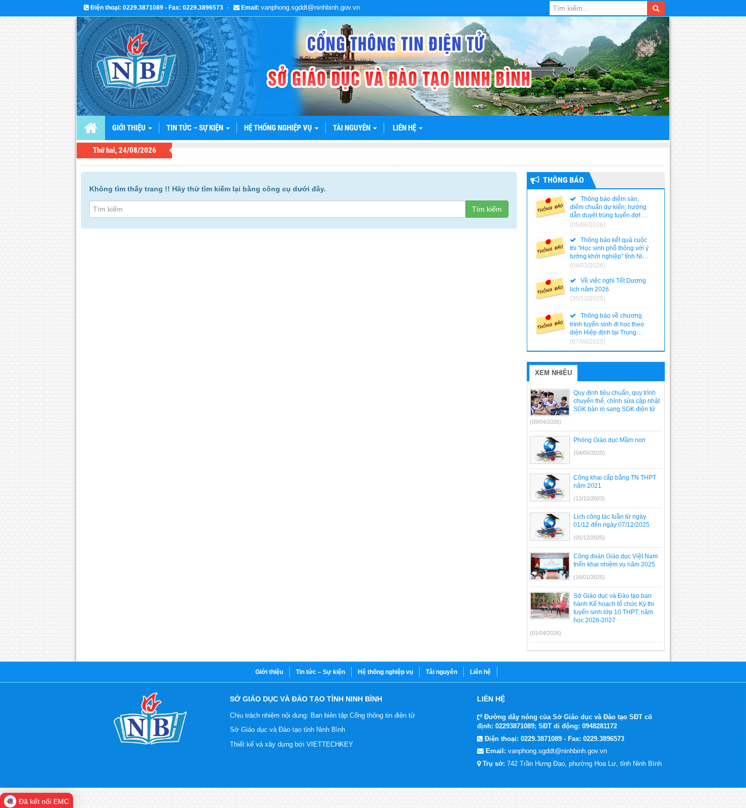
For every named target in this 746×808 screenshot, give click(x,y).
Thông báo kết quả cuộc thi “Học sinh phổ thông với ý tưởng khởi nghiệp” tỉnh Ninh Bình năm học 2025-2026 (610, 249)
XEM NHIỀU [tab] (553, 373)
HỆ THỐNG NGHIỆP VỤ (279, 127)
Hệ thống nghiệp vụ (385, 672)
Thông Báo (563, 180)
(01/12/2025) (589, 537)
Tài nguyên (441, 672)
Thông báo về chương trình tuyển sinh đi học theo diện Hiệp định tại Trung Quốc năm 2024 (607, 324)
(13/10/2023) (589, 498)
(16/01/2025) (589, 577)
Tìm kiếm (487, 209)
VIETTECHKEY (330, 744)
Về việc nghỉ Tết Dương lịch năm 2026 (608, 284)
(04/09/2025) (589, 453)
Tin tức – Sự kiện (195, 127)
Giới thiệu (269, 672)
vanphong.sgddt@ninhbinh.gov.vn (310, 7)
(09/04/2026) (545, 422)
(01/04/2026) (545, 633)
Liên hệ (405, 127)
